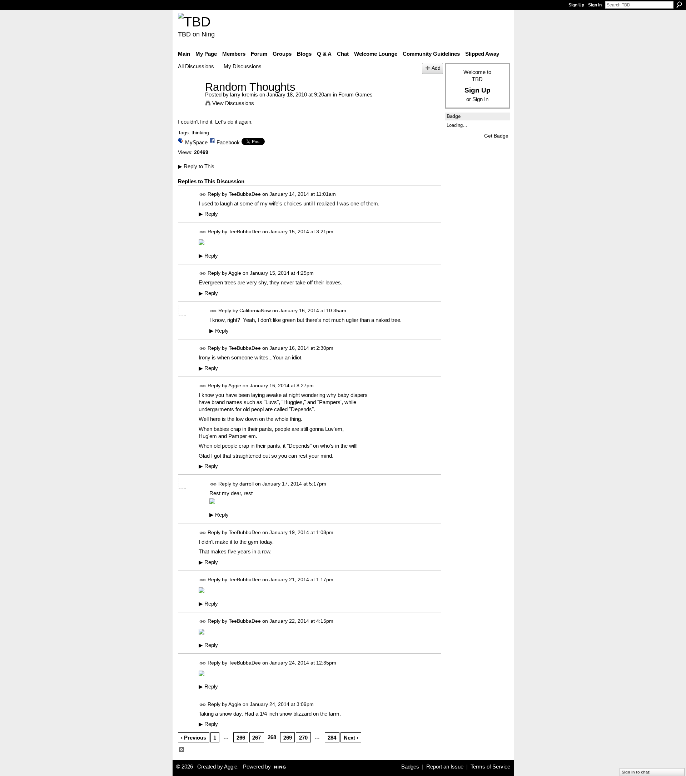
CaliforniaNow (255, 310)
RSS (182, 750)
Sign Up (576, 5)
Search (679, 4)
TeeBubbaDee (245, 194)
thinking (200, 132)
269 (287, 738)
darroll (246, 484)
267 (256, 738)
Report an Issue (444, 767)
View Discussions (233, 103)
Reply (208, 214)
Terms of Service (490, 767)
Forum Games (355, 94)
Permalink (202, 194)
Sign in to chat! (636, 772)
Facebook (228, 142)
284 (332, 738)
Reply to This (196, 166)
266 (241, 738)
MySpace (196, 142)
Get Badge (496, 136)
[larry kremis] (189, 100)
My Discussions (243, 66)
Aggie (234, 273)
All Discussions (196, 66)
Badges (410, 767)
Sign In (595, 5)
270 (303, 738)
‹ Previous (193, 738)
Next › (351, 738)
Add (436, 68)
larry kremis (244, 94)
